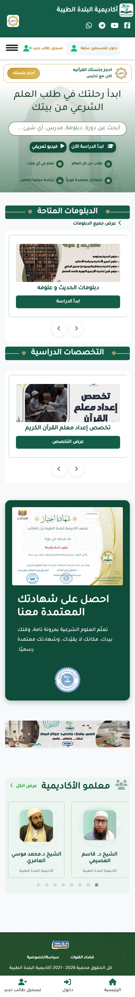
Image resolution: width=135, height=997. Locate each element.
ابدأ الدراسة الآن (88, 147)
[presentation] (76, 329)
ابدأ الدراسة (68, 301)
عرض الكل (26, 786)
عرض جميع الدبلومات (95, 223)
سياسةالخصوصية (43, 957)
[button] (96, 884)
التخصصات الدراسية (67, 353)
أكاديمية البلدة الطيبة (87, 10)
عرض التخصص (68, 442)
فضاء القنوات (82, 957)
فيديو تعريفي (45, 147)
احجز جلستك (23, 73)
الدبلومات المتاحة (67, 212)
